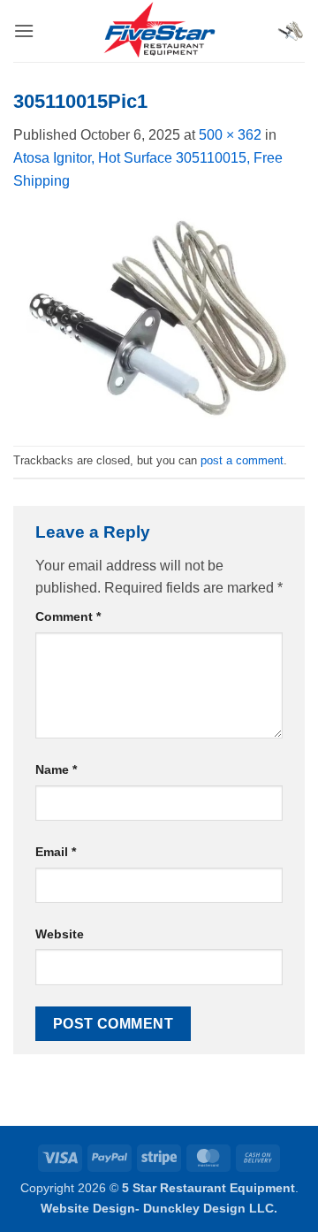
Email (55, 852)
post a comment (242, 460)
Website (59, 934)
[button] (23, 30)
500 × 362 (230, 134)
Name (56, 769)
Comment (68, 616)
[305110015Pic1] (159, 317)
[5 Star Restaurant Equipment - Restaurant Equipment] (159, 31)
